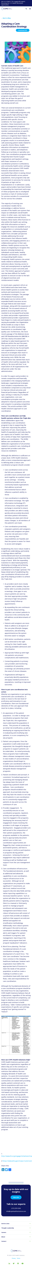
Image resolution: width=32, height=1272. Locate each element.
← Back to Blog (5, 18)
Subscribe (16, 1197)
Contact (3, 1241)
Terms (18, 1258)
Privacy (14, 1258)
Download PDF (22, 30)
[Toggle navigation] (30, 8)
